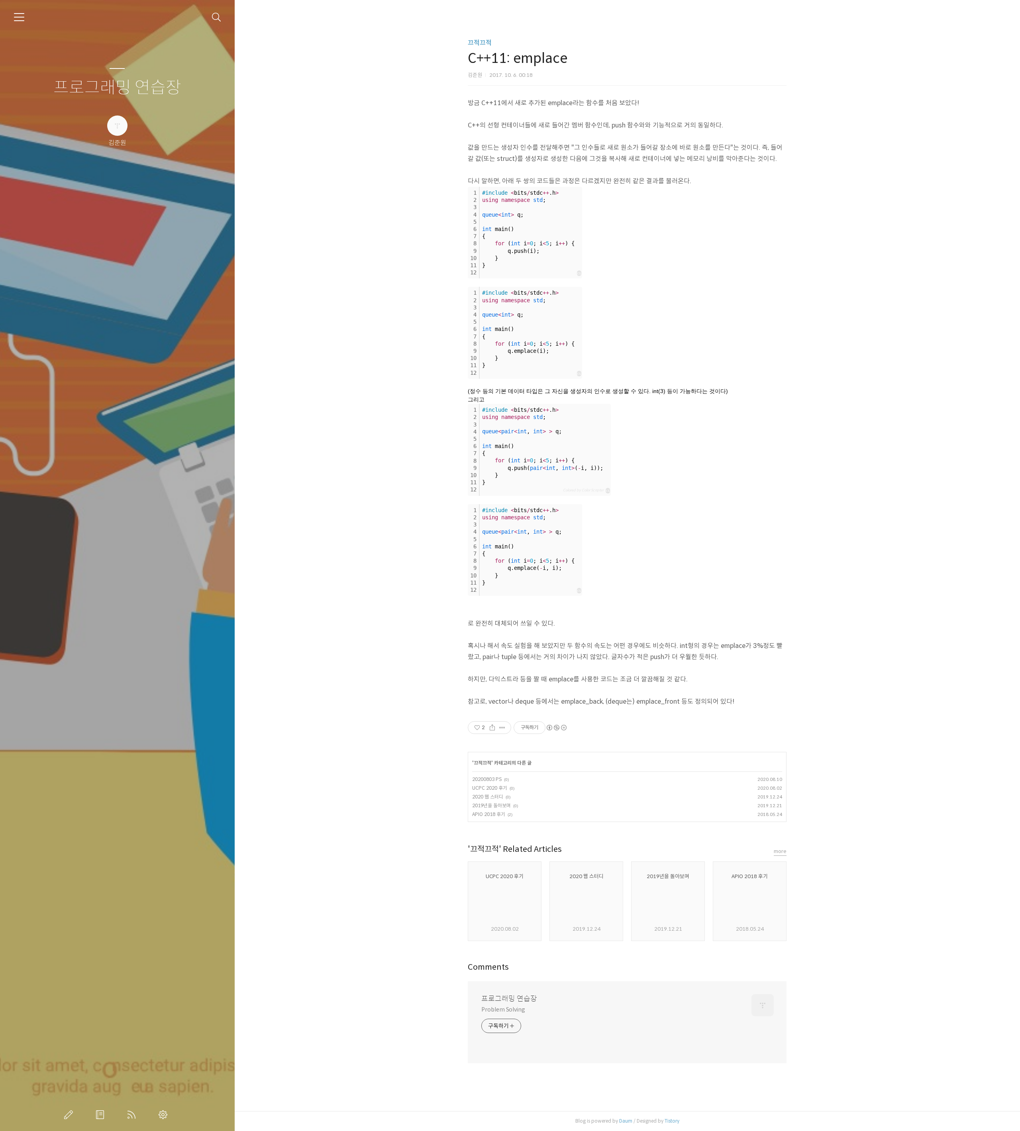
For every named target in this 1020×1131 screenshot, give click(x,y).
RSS (133, 1115)
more (780, 851)
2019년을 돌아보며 (491, 805)
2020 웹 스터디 (487, 797)
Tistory (672, 1121)
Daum (625, 1121)
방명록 (101, 1115)
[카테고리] (19, 17)
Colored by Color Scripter (583, 490)
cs (579, 273)
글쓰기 (70, 1115)
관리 (164, 1115)
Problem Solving (503, 1009)
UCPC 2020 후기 (489, 788)
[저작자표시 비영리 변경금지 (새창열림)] (556, 727)
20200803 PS (487, 779)
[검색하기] (216, 17)
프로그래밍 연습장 (117, 88)
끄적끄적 (480, 43)
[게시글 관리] (502, 728)
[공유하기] (492, 728)
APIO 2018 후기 (488, 814)
